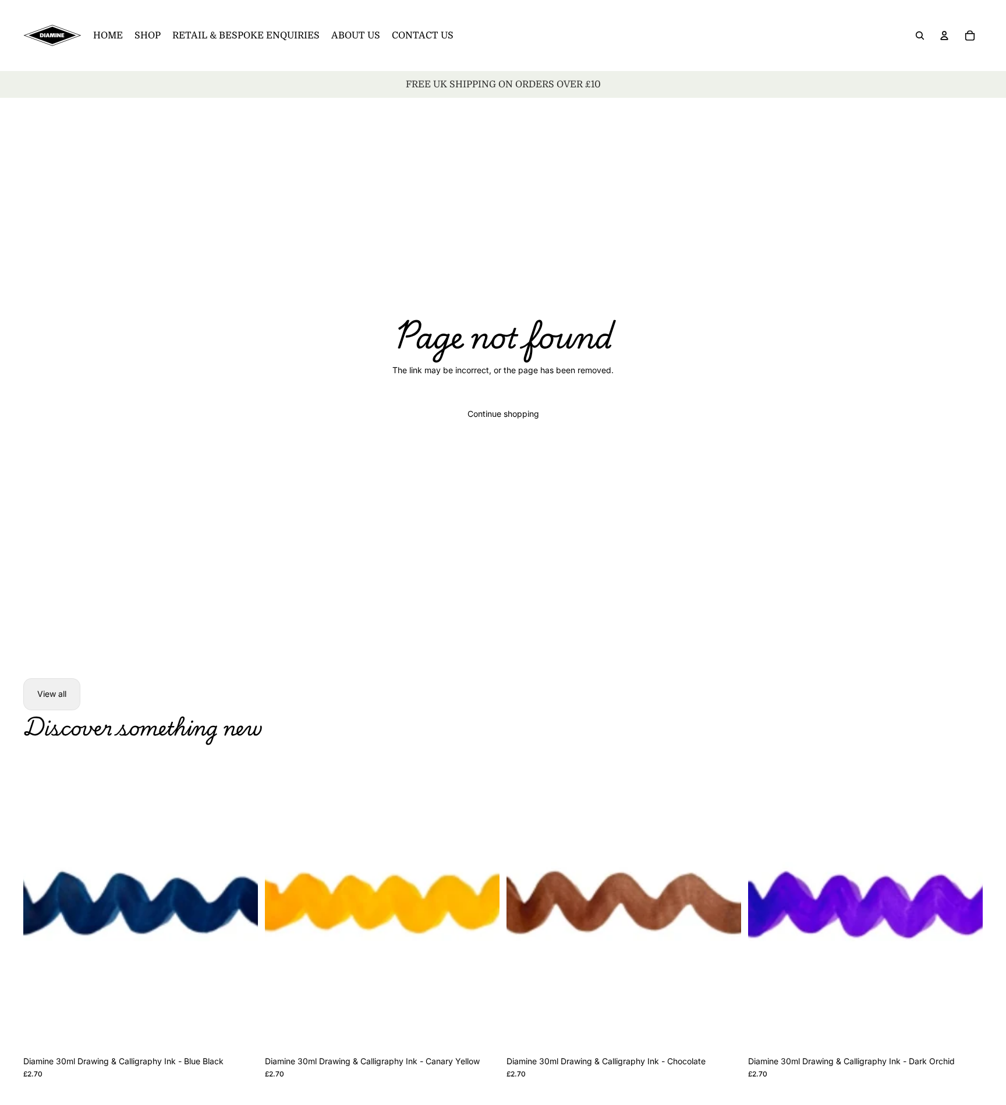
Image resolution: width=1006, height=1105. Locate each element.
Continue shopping (503, 414)
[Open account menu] (944, 35)
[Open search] (920, 35)
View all (51, 694)
